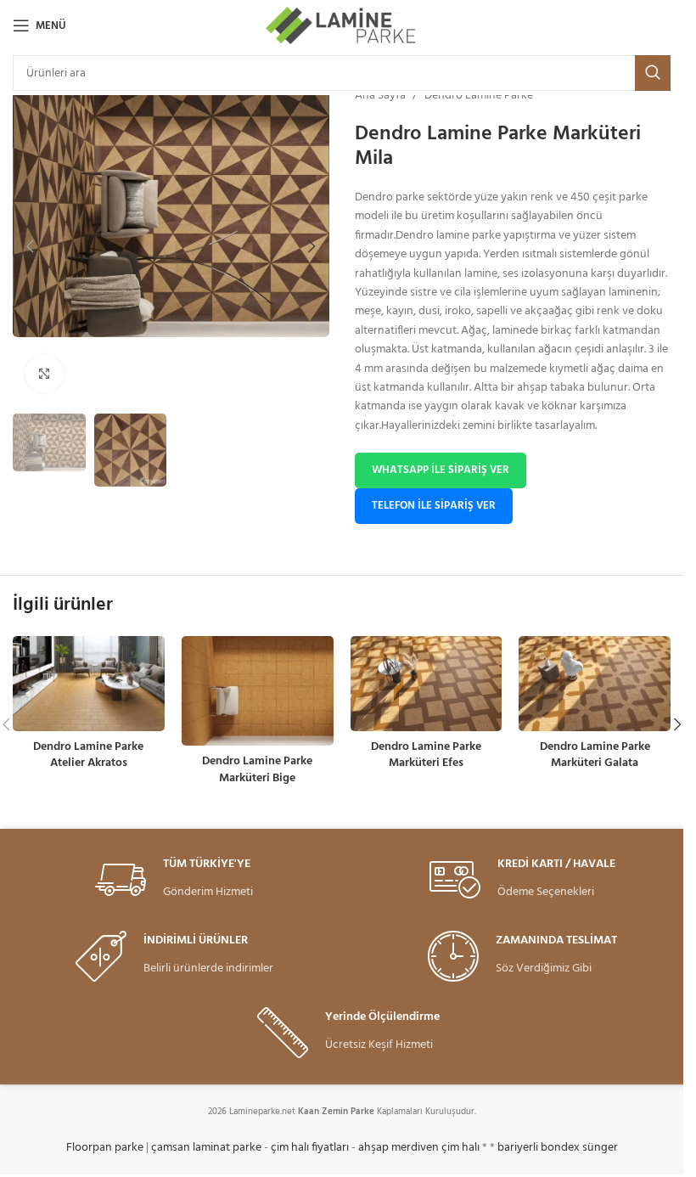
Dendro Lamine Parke (478, 96)
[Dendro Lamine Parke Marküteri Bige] (258, 691)
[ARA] (653, 73)
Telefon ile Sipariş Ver (434, 506)
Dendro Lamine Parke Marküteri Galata (595, 755)
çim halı (460, 1147)
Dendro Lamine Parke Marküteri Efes (426, 755)
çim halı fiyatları (310, 1147)
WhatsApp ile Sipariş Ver (440, 470)
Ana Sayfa (380, 96)
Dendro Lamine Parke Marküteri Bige (257, 770)
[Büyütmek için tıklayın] (44, 374)
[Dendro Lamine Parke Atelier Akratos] (89, 683)
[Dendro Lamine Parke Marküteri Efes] (426, 683)
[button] (30, 246)
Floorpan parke (104, 1147)
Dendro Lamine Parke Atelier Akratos (88, 755)
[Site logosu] (342, 26)
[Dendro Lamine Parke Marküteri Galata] (595, 683)
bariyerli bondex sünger (557, 1147)
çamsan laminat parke (206, 1147)
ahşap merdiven (398, 1147)
